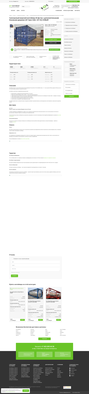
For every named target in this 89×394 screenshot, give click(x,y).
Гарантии (59, 371)
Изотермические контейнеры (36, 379)
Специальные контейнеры (70, 28)
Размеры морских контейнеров (71, 31)
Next (14, 34)
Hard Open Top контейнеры (38, 372)
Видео (71, 64)
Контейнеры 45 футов (13, 374)
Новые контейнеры (13, 375)
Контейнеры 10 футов (13, 368)
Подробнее (44, 338)
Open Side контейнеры (37, 371)
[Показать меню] (10, 10)
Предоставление (67, 45)
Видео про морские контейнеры (49, 373)
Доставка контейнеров (68, 39)
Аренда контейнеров (68, 57)
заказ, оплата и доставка (25, 138)
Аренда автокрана (67, 48)
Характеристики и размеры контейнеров (13, 379)
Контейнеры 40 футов (13, 372)
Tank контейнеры (36, 377)
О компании (59, 10)
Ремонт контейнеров (68, 54)
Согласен (26, 390)
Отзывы (58, 374)
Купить (22, 319)
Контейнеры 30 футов (13, 371)
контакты (14, 121)
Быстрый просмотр (17, 288)
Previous (8, 34)
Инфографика (72, 68)
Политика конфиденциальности (64, 392)
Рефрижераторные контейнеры (71, 25)
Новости (59, 375)
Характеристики (73, 73)
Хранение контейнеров (68, 51)
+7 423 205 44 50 (74, 6)
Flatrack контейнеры (37, 374)
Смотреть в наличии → (54, 49)
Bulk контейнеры (36, 375)
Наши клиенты (60, 372)
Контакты (77, 10)
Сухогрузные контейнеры (70, 22)
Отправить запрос (53, 39)
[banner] (44, 8)
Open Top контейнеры (37, 369)
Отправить (14, 275)
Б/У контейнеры (12, 377)
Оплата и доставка (68, 10)
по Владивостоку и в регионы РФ (64, 355)
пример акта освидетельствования (50, 157)
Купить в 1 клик (53, 42)
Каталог (13, 10)
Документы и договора (49, 369)
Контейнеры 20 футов (13, 369)
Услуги (23, 10)
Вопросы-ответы (48, 370)
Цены (18, 10)
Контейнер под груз (68, 42)
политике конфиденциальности (10, 391)
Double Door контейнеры (38, 368)
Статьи (46, 375)
